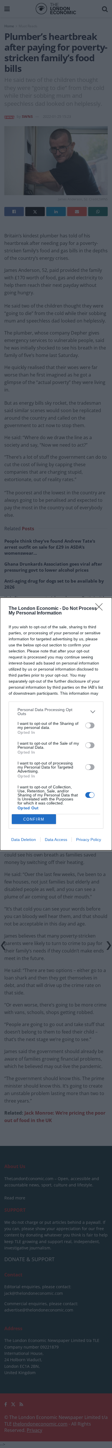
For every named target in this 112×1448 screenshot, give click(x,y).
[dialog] (56, 724)
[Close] (100, 608)
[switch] (89, 725)
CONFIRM (34, 819)
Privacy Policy (88, 839)
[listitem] (56, 712)
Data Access (56, 839)
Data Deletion (23, 839)
